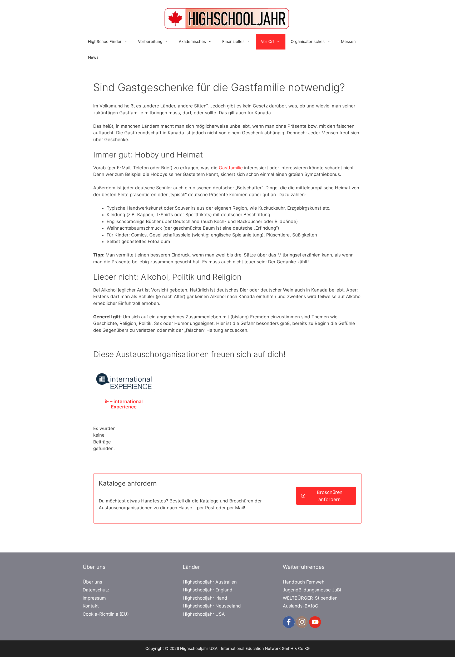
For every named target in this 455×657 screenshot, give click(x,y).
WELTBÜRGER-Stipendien (310, 598)
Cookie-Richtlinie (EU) (106, 614)
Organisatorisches (308, 41)
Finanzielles (233, 41)
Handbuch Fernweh (303, 582)
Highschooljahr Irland (205, 598)
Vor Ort (267, 41)
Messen (348, 41)
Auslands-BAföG (300, 606)
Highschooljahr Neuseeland (212, 606)
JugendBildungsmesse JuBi (312, 589)
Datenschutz (96, 589)
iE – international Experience (124, 404)
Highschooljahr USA (204, 614)
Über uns (92, 582)
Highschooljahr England (208, 589)
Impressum (94, 598)
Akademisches (192, 41)
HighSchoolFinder (105, 41)
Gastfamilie (231, 167)
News (93, 57)
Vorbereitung (150, 41)
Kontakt (91, 606)
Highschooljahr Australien (210, 582)
